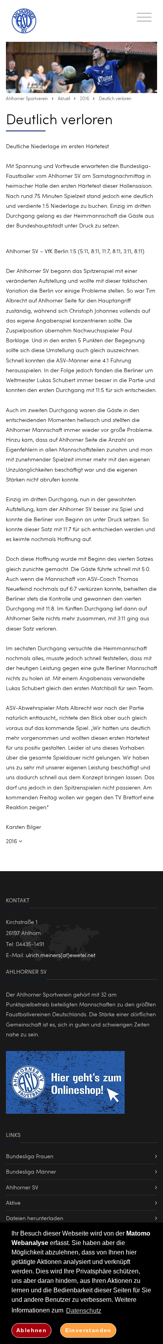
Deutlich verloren (115, 98)
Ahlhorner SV (22, 1187)
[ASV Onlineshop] (65, 1081)
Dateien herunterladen (34, 1218)
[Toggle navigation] (144, 17)
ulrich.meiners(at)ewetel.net (60, 955)
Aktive (13, 1202)
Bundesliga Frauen (29, 1156)
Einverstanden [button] (88, 1330)
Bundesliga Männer (31, 1171)
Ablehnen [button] (31, 1330)
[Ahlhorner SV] (28, 21)
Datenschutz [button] (83, 1310)
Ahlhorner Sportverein (27, 98)
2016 (84, 98)
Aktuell (64, 98)
